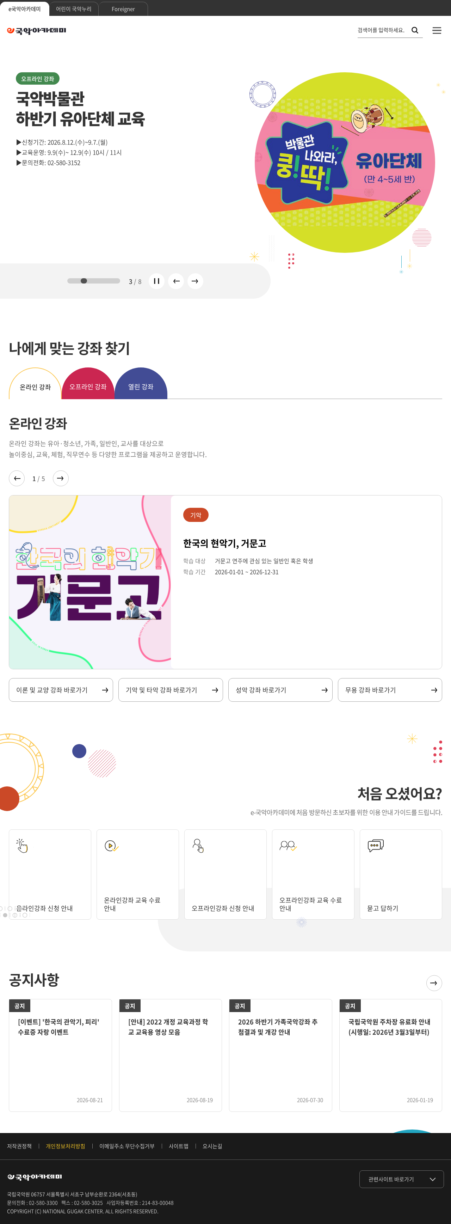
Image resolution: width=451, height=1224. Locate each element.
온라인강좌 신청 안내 (44, 908)
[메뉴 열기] (437, 30)
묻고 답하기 (383, 908)
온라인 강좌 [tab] (35, 387)
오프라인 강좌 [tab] (88, 386)
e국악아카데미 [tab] (24, 9)
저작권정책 (19, 1146)
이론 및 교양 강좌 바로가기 (52, 690)
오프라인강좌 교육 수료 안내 (310, 904)
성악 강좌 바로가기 (261, 690)
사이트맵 (179, 1146)
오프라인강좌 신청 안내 (223, 908)
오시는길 (212, 1146)
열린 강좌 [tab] (141, 386)
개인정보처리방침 (65, 1146)
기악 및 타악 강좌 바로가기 (161, 690)
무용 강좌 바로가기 (370, 690)
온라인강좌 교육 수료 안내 (132, 904)
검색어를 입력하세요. (381, 30)
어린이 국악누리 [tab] (74, 9)
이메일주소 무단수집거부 (127, 1146)
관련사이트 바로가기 (391, 1179)
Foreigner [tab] (123, 9)
